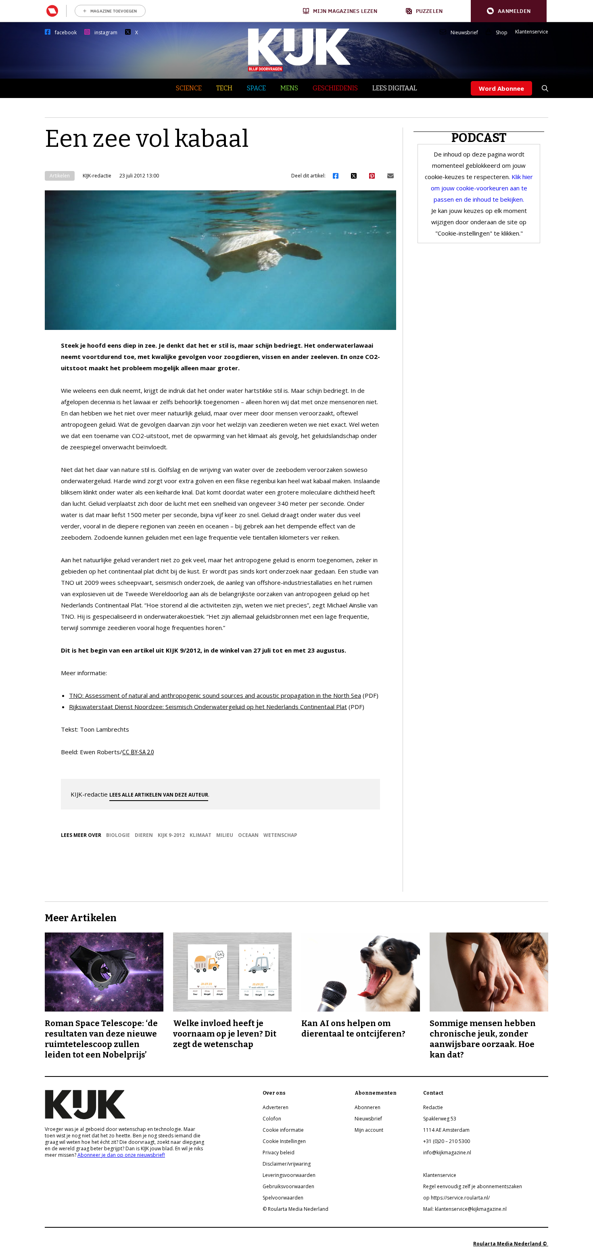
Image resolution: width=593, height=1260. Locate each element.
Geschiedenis (335, 88)
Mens (289, 88)
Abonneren (367, 1107)
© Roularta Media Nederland (295, 1209)
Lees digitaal (394, 88)
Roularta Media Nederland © (510, 1243)
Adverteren (275, 1107)
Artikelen (60, 175)
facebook (66, 32)
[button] (509, 11)
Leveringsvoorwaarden (289, 1175)
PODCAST (479, 138)
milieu (224, 835)
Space (256, 88)
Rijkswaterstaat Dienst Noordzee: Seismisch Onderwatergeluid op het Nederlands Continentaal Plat (208, 707)
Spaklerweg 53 (439, 1118)
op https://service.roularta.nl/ (456, 1197)
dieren (144, 835)
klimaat (200, 835)
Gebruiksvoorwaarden (288, 1186)
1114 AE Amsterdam (446, 1129)
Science (189, 88)
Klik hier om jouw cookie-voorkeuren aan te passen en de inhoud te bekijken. (482, 188)
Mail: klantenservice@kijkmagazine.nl (465, 1209)
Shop (501, 32)
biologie (118, 835)
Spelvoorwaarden (283, 1197)
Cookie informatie (283, 1129)
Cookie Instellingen (284, 1141)
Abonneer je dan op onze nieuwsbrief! (121, 1155)
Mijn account (369, 1129)
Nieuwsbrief (464, 32)
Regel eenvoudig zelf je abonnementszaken (472, 1186)
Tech (224, 88)
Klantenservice (531, 32)
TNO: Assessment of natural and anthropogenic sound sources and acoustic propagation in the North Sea (215, 695)
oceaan (248, 835)
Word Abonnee (501, 88)
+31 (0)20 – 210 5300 (446, 1141)
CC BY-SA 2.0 (138, 752)
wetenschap (280, 835)
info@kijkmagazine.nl (447, 1152)
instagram (105, 32)
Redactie (433, 1107)
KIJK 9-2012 (171, 835)
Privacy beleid (278, 1152)
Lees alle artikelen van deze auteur (158, 794)
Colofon (272, 1118)
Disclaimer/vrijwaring (287, 1163)
